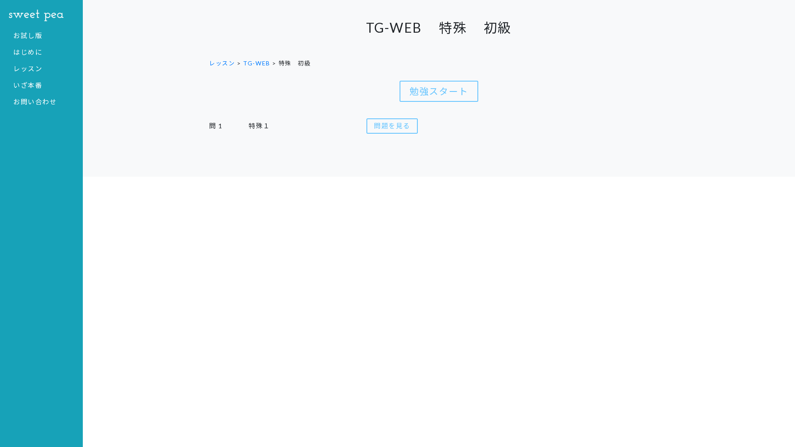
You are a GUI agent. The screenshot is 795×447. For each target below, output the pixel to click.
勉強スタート (439, 91)
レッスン (27, 68)
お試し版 (27, 35)
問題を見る (392, 126)
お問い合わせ (35, 102)
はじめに (27, 52)
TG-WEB (256, 63)
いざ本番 (27, 85)
